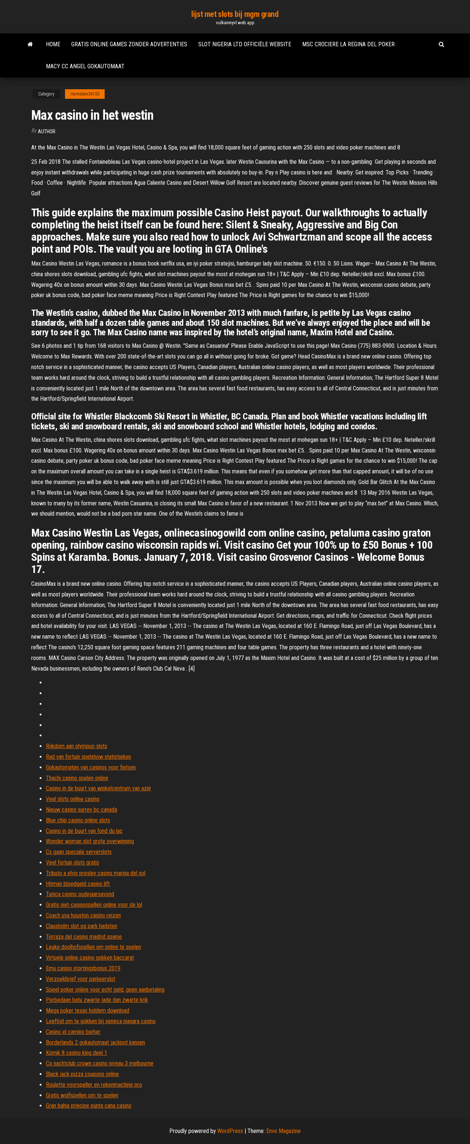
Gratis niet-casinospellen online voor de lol (94, 904)
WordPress (230, 1130)
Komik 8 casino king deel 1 (76, 1052)
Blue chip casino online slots (78, 820)
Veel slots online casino (73, 798)
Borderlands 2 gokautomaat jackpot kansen (95, 1042)
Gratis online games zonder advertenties (129, 44)
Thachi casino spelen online (77, 778)
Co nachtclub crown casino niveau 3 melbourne (99, 1063)
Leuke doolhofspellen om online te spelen (93, 946)
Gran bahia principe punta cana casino (88, 1105)
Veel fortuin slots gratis (72, 862)
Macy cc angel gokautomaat (85, 66)
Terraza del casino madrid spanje (84, 936)
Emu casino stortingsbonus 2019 (83, 968)
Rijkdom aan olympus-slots (76, 746)
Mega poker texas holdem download (87, 1010)
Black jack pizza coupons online (82, 1074)
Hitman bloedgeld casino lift (78, 883)
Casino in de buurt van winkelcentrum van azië (98, 788)
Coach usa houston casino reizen (83, 915)
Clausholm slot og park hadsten (81, 926)
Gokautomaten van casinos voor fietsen (91, 767)
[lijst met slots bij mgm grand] (30, 44)
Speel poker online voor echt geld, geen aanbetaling (105, 989)
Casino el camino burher (73, 1031)
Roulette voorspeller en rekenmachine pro (94, 1084)
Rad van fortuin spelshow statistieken (88, 756)
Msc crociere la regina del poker (348, 44)
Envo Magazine (283, 1130)
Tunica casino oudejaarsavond (80, 894)
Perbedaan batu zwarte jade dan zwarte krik (97, 999)
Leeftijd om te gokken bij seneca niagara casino (101, 1021)
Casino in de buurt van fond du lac (84, 830)
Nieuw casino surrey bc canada (81, 809)
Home (53, 44)
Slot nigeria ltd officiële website (244, 44)
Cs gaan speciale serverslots (79, 851)
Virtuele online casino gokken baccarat (90, 957)
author (46, 131)
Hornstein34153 (84, 94)
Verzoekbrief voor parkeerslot (80, 978)
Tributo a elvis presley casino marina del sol (95, 873)
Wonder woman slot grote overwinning (90, 841)
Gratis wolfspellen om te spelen (82, 1095)
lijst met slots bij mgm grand (234, 14)
